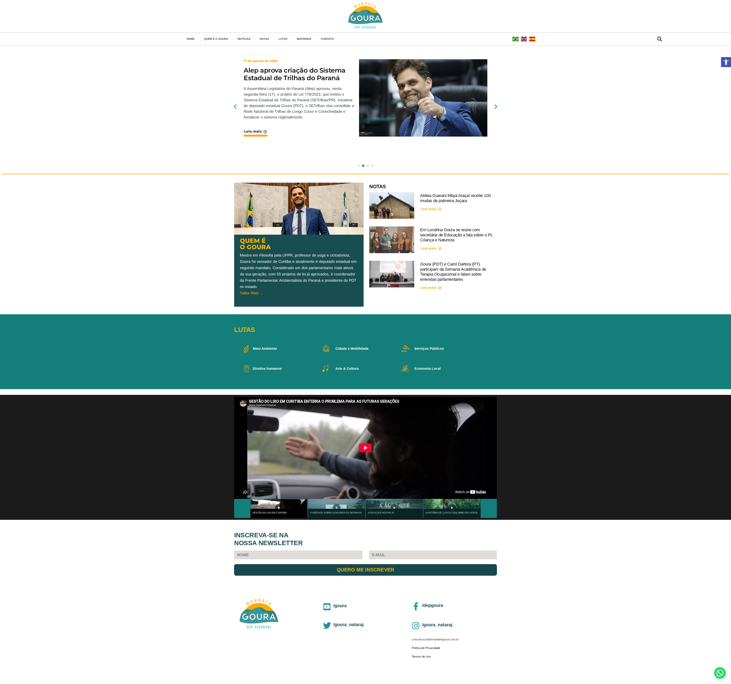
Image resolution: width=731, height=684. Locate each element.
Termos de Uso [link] (421, 656)
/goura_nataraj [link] (348, 624)
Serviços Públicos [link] (429, 348)
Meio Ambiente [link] (265, 348)
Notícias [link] (244, 38)
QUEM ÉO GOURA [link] (255, 244)
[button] (235, 107)
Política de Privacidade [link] (426, 648)
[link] (726, 62)
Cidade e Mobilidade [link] (352, 348)
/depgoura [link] (432, 605)
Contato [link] (327, 38)
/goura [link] (340, 605)
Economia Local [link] (427, 368)
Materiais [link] (304, 38)
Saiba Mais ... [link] (251, 293)
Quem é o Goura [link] (216, 38)
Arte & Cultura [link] (347, 368)
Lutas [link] (283, 38)
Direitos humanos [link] (267, 368)
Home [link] (191, 38)
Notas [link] (264, 38)
